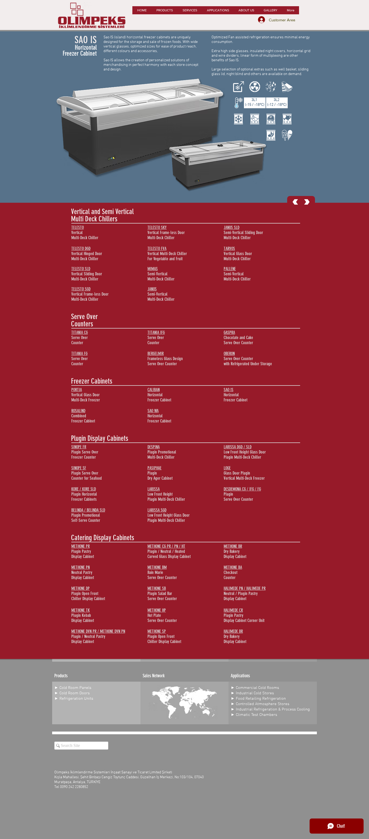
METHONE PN (80, 567)
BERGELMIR (155, 353)
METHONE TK (80, 610)
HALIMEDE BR (233, 631)
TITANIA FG (79, 353)
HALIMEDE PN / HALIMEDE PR (245, 588)
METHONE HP (156, 610)
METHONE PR (80, 546)
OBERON (229, 353)
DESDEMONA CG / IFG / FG (242, 489)
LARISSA (153, 489)
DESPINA (153, 446)
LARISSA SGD (156, 510)
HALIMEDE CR (233, 610)
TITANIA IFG (156, 332)
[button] (164, 10)
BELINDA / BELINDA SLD (88, 510)
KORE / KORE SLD (83, 489)
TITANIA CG (79, 332)
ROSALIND (78, 410)
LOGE (227, 468)
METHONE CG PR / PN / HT (166, 546)
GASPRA (229, 332)
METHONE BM (157, 567)
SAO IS (228, 389)
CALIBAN (153, 389)
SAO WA (153, 410)
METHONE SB (156, 588)
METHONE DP (80, 588)
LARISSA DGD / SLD (237, 446)
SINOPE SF (78, 468)
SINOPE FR (78, 446)
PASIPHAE (154, 468)
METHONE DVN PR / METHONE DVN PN (98, 631)
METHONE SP (156, 631)
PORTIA (76, 389)
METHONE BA (233, 567)
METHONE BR (233, 546)
